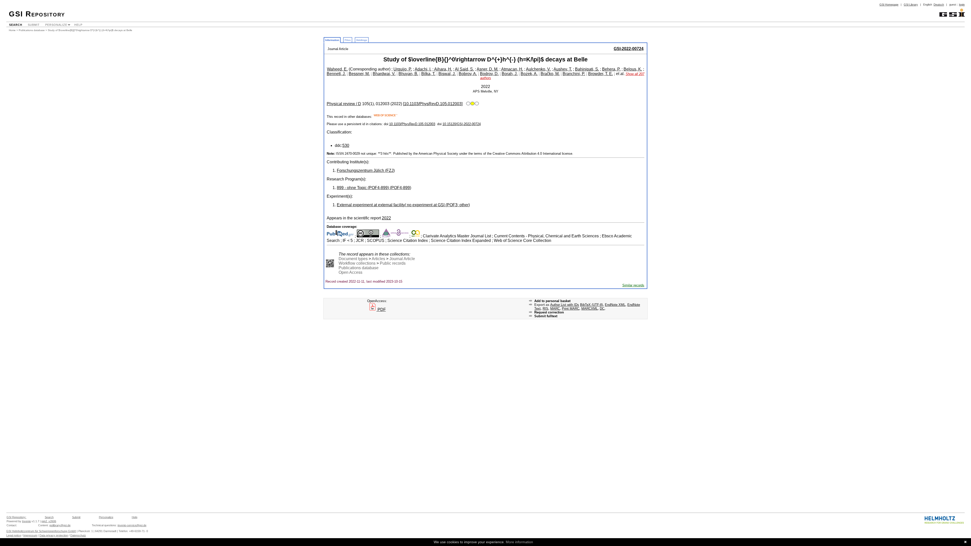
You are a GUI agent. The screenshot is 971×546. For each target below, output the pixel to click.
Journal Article (402, 259)
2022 (386, 218)
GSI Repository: (16, 517)
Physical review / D (344, 104)
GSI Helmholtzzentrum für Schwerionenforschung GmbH (41, 531)
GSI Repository (37, 14)
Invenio (26, 521)
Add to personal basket (552, 301)
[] (432, 104)
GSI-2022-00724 (629, 49)
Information (332, 40)
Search (15, 24)
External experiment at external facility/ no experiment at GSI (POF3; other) (403, 205)
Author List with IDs (564, 305)
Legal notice (13, 535)
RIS (545, 308)
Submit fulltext (545, 316)
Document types (353, 259)
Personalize (56, 24)
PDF (381, 309)
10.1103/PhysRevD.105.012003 (412, 124)
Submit (34, 24)
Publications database (32, 30)
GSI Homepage (888, 4)
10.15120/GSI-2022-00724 (462, 124)
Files (348, 40)
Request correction (549, 312)
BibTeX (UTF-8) (591, 305)
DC (602, 308)
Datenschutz (78, 535)
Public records (393, 263)
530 (345, 145)
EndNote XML (615, 305)
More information (519, 542)
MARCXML (589, 308)
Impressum (30, 535)
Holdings (361, 40)
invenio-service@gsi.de (132, 525)
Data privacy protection (53, 535)
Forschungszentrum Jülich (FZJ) (366, 170)
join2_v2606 (48, 521)
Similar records (633, 285)
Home (12, 30)
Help (78, 24)
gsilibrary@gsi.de (60, 525)
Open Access (350, 272)
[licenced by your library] (472, 104)
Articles (378, 259)
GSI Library (911, 4)
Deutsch (939, 4)
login (962, 4)
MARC (555, 308)
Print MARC (570, 308)
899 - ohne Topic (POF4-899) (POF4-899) (374, 188)
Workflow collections (357, 263)
